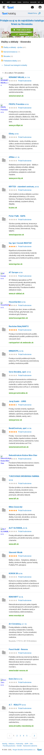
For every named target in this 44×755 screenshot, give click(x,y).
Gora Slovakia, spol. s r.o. (20, 372)
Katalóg (4, 744)
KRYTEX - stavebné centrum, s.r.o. (24, 186)
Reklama (11, 744)
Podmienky (19, 744)
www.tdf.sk (14, 498)
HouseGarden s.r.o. (17, 302)
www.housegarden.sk (18, 318)
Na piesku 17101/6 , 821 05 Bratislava (22, 641)
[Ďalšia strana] (34, 735)
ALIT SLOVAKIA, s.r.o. (18, 528)
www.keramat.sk (16, 96)
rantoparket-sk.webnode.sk (21, 342)
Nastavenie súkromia (30, 746)
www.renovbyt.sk (16, 615)
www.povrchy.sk (16, 178)
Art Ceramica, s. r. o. (18, 624)
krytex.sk (13, 208)
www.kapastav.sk (16, 235)
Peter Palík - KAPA (17, 216)
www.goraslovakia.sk (18, 393)
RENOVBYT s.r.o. (16, 597)
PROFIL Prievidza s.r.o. (19, 104)
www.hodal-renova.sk (18, 670)
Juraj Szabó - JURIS (17, 401)
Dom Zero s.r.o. (16, 679)
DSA (31, 744)
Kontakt (19, 746)
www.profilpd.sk (16, 125)
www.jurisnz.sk (15, 420)
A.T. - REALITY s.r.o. (17, 705)
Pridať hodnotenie (24, 81)
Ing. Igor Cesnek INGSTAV (20, 243)
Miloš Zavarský (15, 507)
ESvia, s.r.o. (14, 134)
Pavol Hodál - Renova (18, 649)
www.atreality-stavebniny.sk (21, 726)
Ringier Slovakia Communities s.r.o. (24, 750)
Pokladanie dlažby (10, 61)
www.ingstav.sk (15, 264)
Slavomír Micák (15, 552)
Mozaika (7, 56)
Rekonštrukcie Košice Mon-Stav (23, 455)
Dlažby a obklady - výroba (13, 47)
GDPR (26, 744)
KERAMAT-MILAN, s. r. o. (19, 77)
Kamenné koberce (10, 52)
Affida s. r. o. (14, 157)
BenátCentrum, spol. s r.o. (20, 428)
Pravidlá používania (9, 746)
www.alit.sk (14, 544)
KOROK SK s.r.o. (16, 573)
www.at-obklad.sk (16, 293)
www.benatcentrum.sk (19, 447)
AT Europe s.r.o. (16, 272)
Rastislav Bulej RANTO (19, 326)
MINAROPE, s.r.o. (16, 351)
